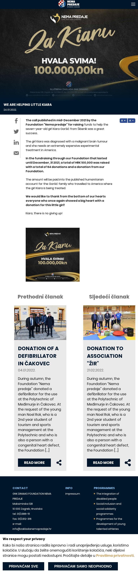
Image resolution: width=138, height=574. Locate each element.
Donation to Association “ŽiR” (105, 356)
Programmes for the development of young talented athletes (110, 524)
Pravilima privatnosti (115, 555)
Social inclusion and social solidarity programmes (108, 509)
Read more (34, 462)
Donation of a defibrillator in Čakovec (38, 356)
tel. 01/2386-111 (21, 514)
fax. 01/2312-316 (22, 519)
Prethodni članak (40, 296)
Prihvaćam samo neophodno (83, 566)
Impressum (72, 494)
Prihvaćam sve (23, 566)
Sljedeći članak (109, 296)
